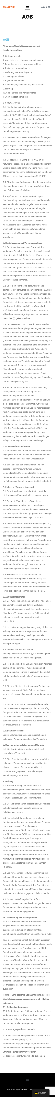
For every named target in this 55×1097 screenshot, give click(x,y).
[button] (27, 7)
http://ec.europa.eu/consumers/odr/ (24, 999)
